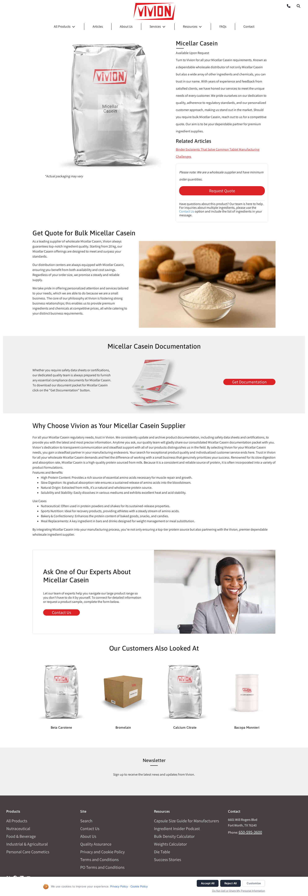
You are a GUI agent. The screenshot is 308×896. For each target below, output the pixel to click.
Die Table (162, 852)
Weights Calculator (170, 844)
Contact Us (186, 211)
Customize (254, 883)
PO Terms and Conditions (102, 867)
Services (155, 26)
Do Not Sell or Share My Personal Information (238, 890)
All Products (62, 26)
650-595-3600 (250, 832)
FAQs (222, 26)
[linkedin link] (22, 876)
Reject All (230, 883)
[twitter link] (8, 876)
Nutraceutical (18, 828)
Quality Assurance (95, 844)
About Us (126, 26)
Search (86, 821)
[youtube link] (28, 876)
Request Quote (222, 190)
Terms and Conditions (99, 859)
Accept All (207, 883)
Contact (248, 26)
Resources (190, 26)
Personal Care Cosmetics (27, 852)
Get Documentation (249, 382)
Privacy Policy (119, 886)
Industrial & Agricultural (27, 844)
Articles (98, 26)
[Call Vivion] (287, 6)
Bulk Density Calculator (174, 836)
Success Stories (167, 859)
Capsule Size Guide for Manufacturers (186, 821)
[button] (298, 6)
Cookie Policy (139, 886)
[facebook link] (15, 876)
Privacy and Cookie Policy (102, 852)
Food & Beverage (21, 836)
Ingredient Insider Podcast (177, 828)
